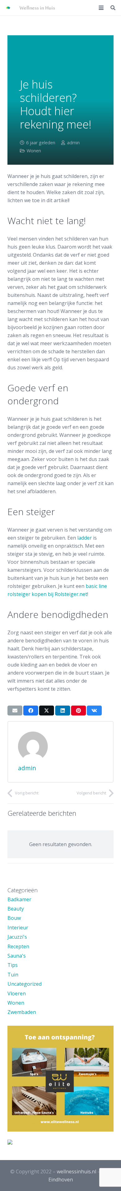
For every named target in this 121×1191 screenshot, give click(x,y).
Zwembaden (21, 1012)
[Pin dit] (78, 710)
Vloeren (16, 993)
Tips (12, 965)
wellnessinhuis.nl (76, 1171)
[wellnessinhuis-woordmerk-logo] (37, 8)
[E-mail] (14, 710)
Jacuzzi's (17, 936)
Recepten (18, 946)
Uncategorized (24, 983)
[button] (101, 7)
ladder (84, 537)
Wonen (34, 151)
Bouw (14, 918)
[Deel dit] (30, 710)
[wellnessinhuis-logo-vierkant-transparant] (8, 8)
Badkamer (19, 899)
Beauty (15, 908)
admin (73, 143)
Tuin (12, 974)
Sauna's (16, 955)
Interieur (17, 927)
